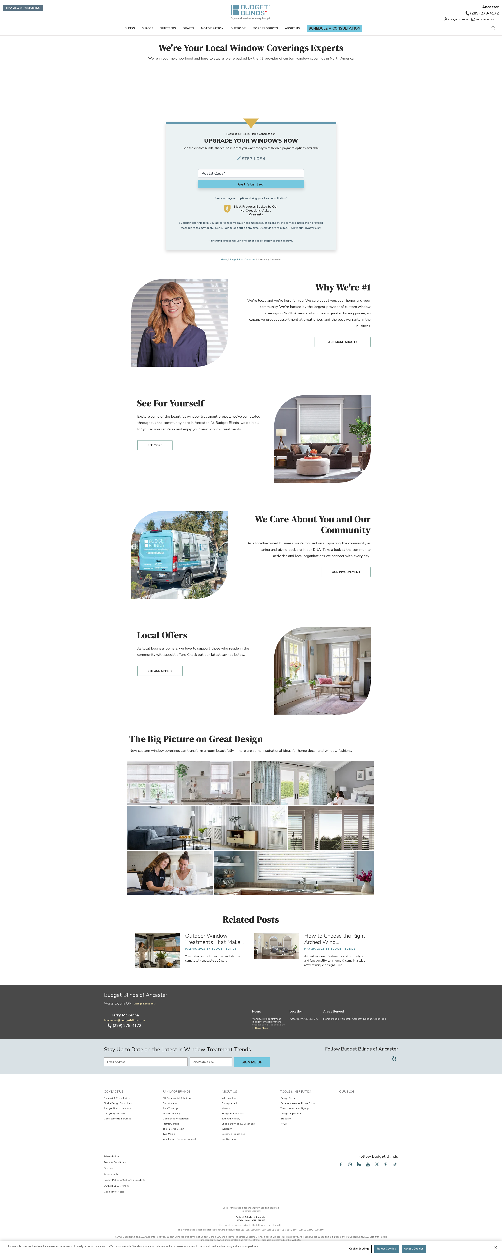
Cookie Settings (359, 1248)
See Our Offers (160, 671)
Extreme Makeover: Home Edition (298, 1103)
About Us (292, 28)
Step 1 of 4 (253, 158)
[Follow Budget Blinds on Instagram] (350, 1164)
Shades (147, 28)
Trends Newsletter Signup (294, 1108)
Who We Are (229, 1098)
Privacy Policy (312, 228)
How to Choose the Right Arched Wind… (334, 939)
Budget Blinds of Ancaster (242, 259)
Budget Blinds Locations (117, 1108)
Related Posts (251, 919)
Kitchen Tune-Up (172, 1113)
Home (223, 259)
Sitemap (108, 1168)
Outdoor (238, 28)
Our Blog (346, 1091)
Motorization (212, 28)
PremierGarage (171, 1123)
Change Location (143, 1003)
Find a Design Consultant (118, 1103)
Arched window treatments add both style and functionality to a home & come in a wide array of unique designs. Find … (334, 960)
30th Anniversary (231, 1118)
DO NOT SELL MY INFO (116, 1185)
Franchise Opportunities (23, 7)
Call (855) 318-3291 (115, 1113)
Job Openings (229, 1139)
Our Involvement (346, 572)
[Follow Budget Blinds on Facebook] (341, 1164)
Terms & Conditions (115, 1162)
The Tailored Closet (173, 1128)
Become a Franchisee (233, 1134)
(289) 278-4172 (484, 13)
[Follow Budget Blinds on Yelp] (394, 1058)
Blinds (130, 28)
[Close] (495, 1247)
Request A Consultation (117, 1098)
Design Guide (287, 1098)
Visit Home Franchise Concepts (180, 1139)
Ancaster (490, 7)
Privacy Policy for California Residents (125, 1180)
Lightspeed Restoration (176, 1118)
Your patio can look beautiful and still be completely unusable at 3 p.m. (212, 958)
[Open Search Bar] (493, 28)
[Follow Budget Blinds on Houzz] (359, 1164)
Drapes (188, 28)
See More (154, 445)
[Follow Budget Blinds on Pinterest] (386, 1164)
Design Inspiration (290, 1113)
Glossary (285, 1118)
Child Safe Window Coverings (238, 1123)
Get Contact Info (485, 19)
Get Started (251, 184)
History (226, 1108)
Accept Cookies (414, 1248)
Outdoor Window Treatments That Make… (214, 939)
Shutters (168, 28)
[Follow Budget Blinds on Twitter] (377, 1164)
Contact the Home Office (117, 1118)
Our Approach (229, 1103)
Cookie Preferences (114, 1191)
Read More (261, 1028)
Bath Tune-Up (170, 1108)
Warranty (227, 1128)
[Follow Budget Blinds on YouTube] (368, 1164)
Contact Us (113, 1091)
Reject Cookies (386, 1248)
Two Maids (169, 1134)
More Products (265, 28)
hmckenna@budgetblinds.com (124, 1020)
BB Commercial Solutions (177, 1098)
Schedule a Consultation (334, 28)
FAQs (283, 1123)
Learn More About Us (342, 342)
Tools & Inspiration (296, 1091)
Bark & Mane (169, 1103)
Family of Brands (177, 1091)
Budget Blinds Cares (233, 1113)
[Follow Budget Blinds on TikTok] (395, 1164)
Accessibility (111, 1174)
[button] (455, 19)
